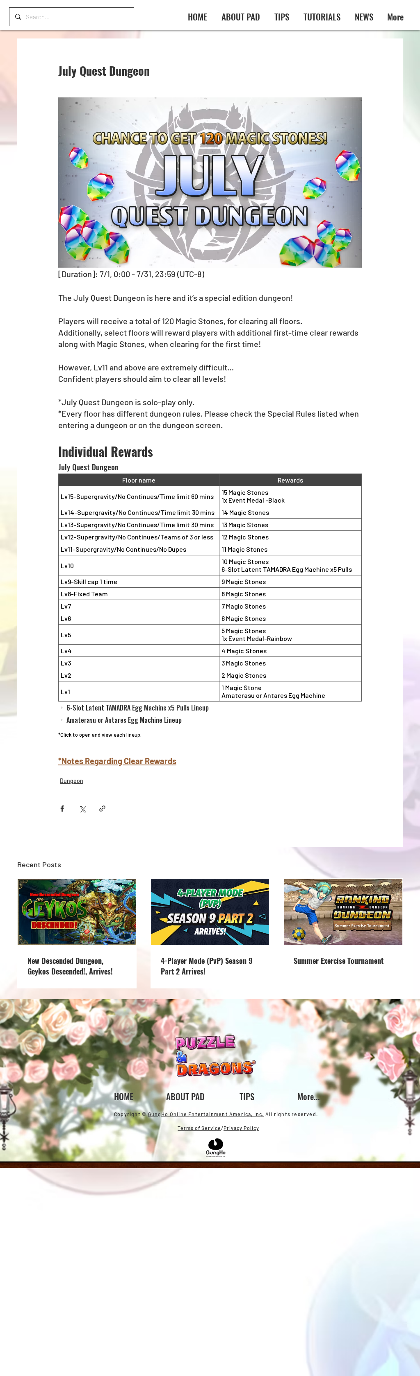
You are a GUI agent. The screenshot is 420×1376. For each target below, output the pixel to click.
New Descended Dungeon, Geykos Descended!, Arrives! (70, 966)
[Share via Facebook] (62, 808)
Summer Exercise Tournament (338, 960)
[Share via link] (102, 808)
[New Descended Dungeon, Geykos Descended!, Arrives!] (77, 912)
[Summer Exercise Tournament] (343, 912)
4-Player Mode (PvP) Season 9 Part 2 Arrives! (207, 966)
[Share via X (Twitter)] (82, 808)
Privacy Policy (241, 1128)
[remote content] (210, 601)
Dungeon (71, 780)
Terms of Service (199, 1128)
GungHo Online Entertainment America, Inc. (206, 1114)
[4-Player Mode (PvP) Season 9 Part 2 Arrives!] (210, 912)
